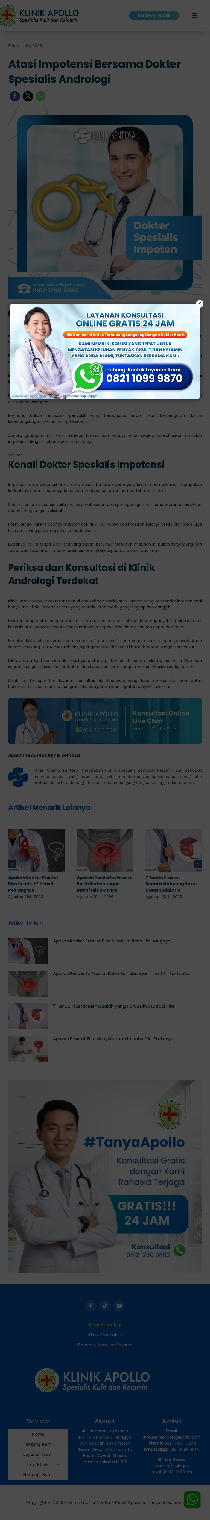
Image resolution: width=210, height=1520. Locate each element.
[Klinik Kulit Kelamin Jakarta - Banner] (104, 351)
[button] (105, 760)
